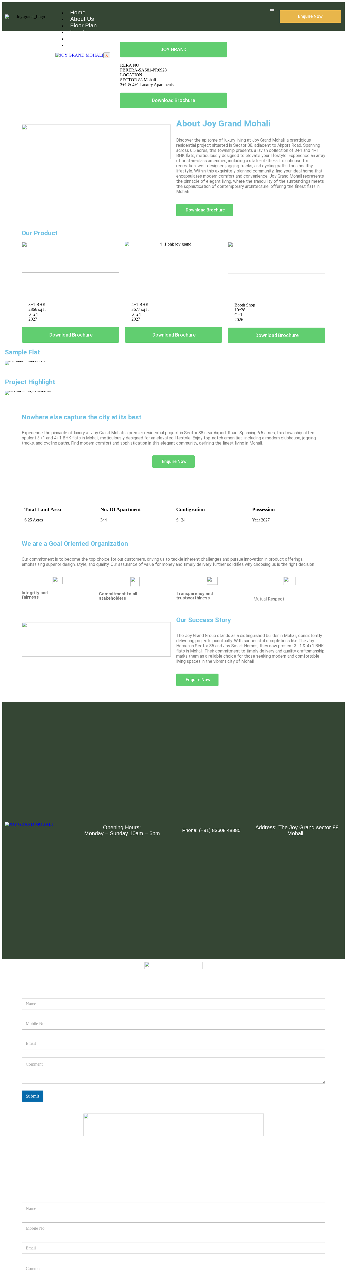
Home (78, 12)
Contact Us (84, 45)
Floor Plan (83, 25)
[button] (10, 363)
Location (81, 32)
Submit (32, 1096)
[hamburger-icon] (272, 10)
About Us (82, 19)
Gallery (79, 38)
